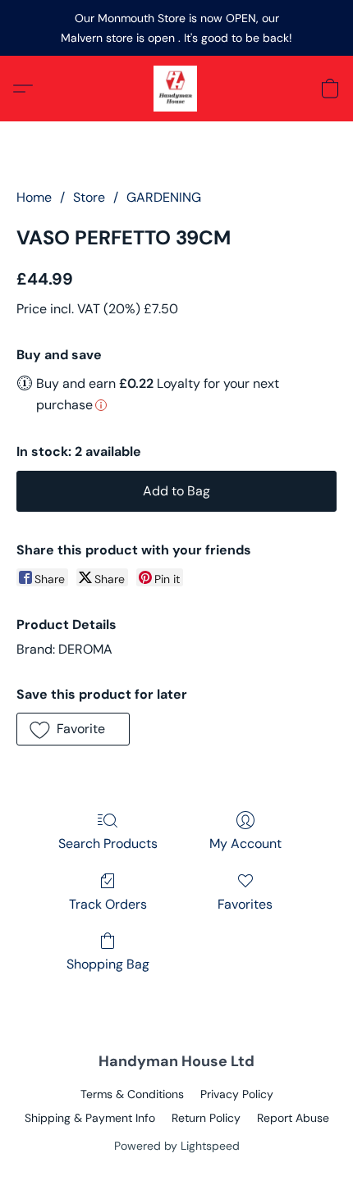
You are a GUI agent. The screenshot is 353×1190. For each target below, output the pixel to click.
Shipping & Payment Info (90, 1117)
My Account (245, 843)
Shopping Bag (107, 964)
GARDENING (163, 197)
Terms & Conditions (132, 1094)
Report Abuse (293, 1117)
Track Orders (108, 904)
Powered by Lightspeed (177, 1145)
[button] (176, 88)
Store (89, 197)
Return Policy (206, 1117)
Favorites (245, 904)
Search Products (108, 843)
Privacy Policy (236, 1094)
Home (34, 197)
